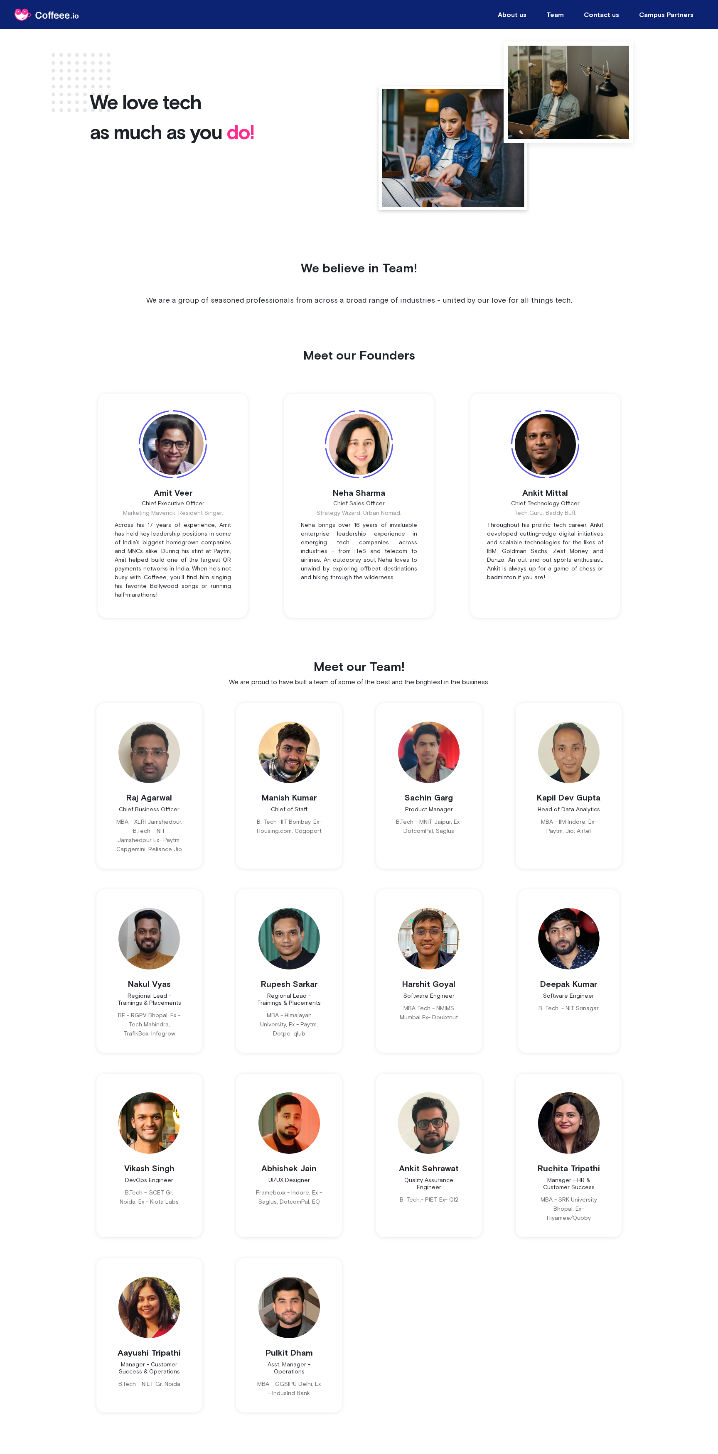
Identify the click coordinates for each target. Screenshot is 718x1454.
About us (512, 14)
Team (555, 14)
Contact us (601, 14)
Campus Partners (666, 14)
